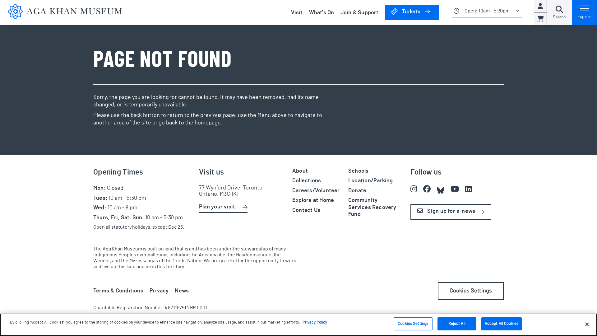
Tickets (419, 12)
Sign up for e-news (450, 211)
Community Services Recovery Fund (372, 207)
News (182, 291)
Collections (306, 181)
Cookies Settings (471, 291)
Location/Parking (370, 181)
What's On (321, 13)
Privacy (159, 291)
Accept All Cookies (501, 324)
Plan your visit (217, 207)
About (300, 171)
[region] (298, 324)
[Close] (587, 324)
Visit (297, 13)
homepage (207, 123)
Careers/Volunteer (316, 191)
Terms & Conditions (118, 291)
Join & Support (359, 13)
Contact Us (306, 210)
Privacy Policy (315, 322)
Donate (357, 191)
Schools (358, 171)
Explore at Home (313, 200)
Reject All (456, 324)
